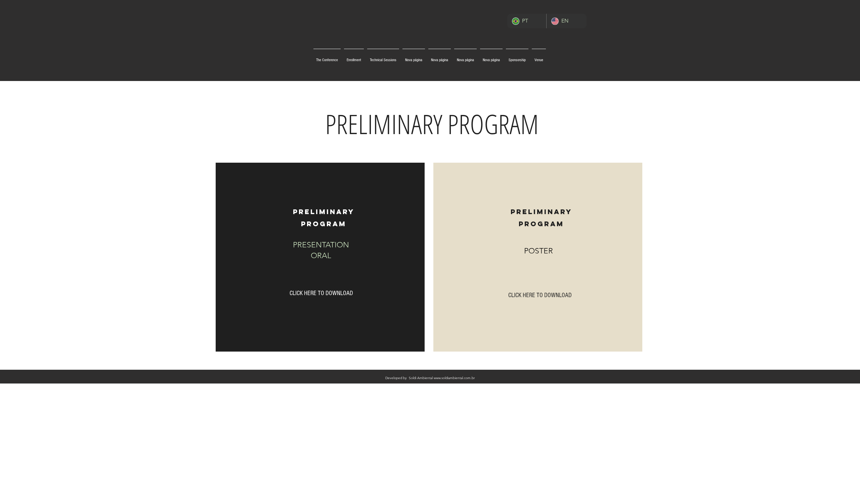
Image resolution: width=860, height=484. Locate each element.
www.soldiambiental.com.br (454, 378)
